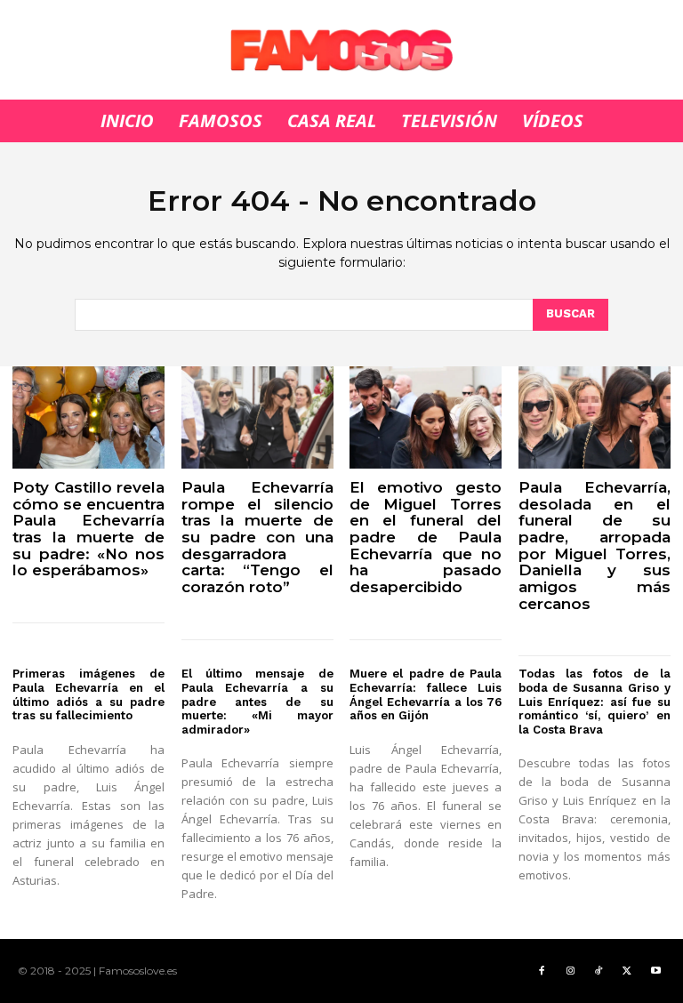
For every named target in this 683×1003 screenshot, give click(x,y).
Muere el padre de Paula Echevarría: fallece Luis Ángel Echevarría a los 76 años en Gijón (426, 694)
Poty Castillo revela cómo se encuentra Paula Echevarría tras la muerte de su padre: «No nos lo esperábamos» (88, 528)
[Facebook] (541, 971)
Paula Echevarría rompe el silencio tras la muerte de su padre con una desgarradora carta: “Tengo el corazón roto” (257, 537)
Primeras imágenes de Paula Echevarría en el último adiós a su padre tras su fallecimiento (88, 694)
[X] (627, 971)
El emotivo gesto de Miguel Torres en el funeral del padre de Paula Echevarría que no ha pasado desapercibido (426, 537)
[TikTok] (598, 971)
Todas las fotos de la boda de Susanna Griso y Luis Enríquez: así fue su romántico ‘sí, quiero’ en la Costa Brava (594, 701)
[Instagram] (570, 971)
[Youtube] (655, 971)
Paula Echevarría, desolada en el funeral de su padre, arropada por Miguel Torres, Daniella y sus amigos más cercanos (594, 545)
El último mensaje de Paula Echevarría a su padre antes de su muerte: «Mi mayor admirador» (257, 701)
